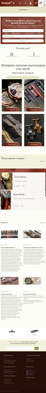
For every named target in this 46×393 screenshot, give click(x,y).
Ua (44, 1)
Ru (44, 4)
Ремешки (34, 109)
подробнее (17, 186)
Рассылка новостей (8, 383)
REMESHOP (30, 374)
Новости (11, 14)
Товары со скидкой (8, 372)
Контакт (41, 14)
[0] (36, 3)
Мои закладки (7, 382)
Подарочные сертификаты (10, 371)
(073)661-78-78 (31, 371)
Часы (12, 109)
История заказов (8, 380)
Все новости (42, 222)
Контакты (28, 358)
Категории (22, 9)
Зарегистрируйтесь (14, 342)
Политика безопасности (10, 361)
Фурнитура (34, 144)
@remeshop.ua (31, 373)
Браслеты (11, 144)
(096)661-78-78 (31, 370)
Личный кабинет (8, 379)
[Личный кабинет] (31, 4)
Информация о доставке (26, 14)
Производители (8, 370)
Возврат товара (30, 360)
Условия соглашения (9, 363)
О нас (5, 358)
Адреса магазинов (20, 3)
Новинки (42, 161)
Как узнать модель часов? (37, 38)
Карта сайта (29, 361)
